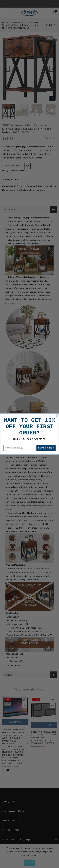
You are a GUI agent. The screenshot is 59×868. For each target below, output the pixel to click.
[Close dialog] (57, 415)
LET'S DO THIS (46, 448)
